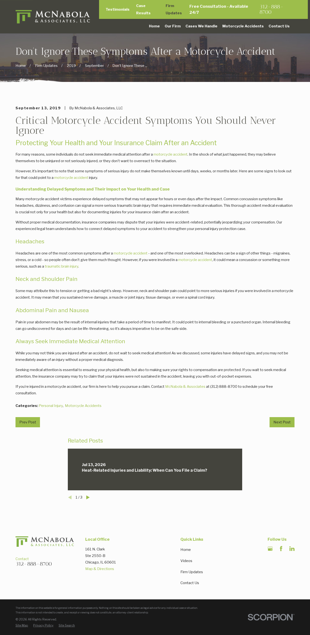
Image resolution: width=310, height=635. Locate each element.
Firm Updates (191, 572)
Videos (186, 561)
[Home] (53, 17)
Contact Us (189, 583)
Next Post (282, 422)
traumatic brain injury (61, 266)
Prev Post (27, 422)
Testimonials (118, 9)
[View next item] (88, 497)
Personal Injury (51, 406)
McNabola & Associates (185, 386)
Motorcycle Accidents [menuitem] (243, 26)
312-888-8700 (271, 9)
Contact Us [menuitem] (279, 26)
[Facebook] (281, 548)
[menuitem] (22, 625)
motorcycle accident (170, 154)
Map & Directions (99, 569)
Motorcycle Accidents (83, 406)
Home (185, 550)
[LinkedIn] (291, 548)
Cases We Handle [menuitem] (201, 26)
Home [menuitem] (154, 26)
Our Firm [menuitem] (173, 26)
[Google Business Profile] (270, 548)
